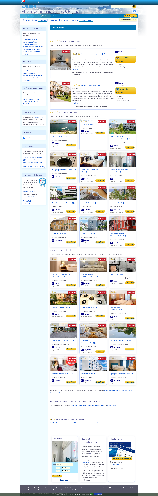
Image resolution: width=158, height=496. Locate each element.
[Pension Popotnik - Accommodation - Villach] (63, 297)
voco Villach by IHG (88, 203)
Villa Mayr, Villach (58, 137)
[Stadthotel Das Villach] (122, 264)
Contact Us (26, 203)
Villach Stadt (46, 16)
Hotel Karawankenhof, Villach (62, 203)
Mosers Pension (97, 422)
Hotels (24, 16)
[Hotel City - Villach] (122, 193)
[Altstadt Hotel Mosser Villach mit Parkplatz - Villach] (122, 223)
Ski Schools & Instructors (33, 162)
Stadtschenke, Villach (59, 234)
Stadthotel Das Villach (118, 274)
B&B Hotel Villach (87, 374)
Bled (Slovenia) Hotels (30, 40)
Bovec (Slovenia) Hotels (31, 42)
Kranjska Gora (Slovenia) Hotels (33, 47)
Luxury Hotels (86, 20)
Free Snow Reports (122, 458)
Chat (79, 2)
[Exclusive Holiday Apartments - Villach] (93, 264)
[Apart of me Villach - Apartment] (93, 223)
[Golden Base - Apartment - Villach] (93, 297)
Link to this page (28, 196)
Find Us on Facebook (32, 138)
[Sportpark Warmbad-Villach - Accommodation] (122, 364)
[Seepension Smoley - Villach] (122, 330)
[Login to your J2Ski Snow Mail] (121, 449)
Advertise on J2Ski (29, 192)
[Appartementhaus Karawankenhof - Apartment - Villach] (122, 126)
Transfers (64, 20)
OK (91, 494)
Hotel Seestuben (76, 422)
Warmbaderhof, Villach (89, 85)
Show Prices (71, 145)
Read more (76, 69)
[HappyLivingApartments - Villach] (93, 160)
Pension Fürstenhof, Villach (61, 340)
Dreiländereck (82, 405)
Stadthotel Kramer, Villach (61, 374)
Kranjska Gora (111, 405)
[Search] (134, 6)
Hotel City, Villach (116, 203)
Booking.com (39, 117)
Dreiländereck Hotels (30, 44)
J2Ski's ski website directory (34, 157)
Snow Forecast (113, 390)
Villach (27, 20)
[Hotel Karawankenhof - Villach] (63, 193)
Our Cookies (98, 494)
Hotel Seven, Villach (88, 124)
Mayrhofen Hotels (29, 73)
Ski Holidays (123, 390)
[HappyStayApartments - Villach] (63, 160)
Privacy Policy (27, 201)
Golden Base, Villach (88, 307)
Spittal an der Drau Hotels (31, 51)
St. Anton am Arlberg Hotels (32, 78)
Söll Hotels (26, 80)
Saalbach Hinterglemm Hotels (32, 75)
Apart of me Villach (87, 234)
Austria (30, 16)
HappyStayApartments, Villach (62, 170)
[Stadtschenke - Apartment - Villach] (63, 223)
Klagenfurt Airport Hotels (31, 99)
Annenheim (74, 405)
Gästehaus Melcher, (55, 422)
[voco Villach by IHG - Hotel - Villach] (93, 193)
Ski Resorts (32, 2)
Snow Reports (43, 2)
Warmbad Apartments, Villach (91, 54)
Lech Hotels (27, 71)
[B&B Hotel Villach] (93, 364)
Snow (35, 20)
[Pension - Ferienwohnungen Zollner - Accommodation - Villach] (63, 264)
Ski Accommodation (31, 160)
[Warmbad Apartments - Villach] (60, 60)
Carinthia (37, 16)
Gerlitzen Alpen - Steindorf (96, 405)
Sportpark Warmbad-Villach (120, 374)
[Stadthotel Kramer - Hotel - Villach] (63, 364)
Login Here (115, 465)
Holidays (53, 20)
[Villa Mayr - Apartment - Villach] (63, 126)
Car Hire (75, 20)
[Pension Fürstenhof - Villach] (63, 330)
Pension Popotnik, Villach (60, 307)
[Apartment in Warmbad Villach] (122, 297)
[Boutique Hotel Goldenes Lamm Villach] (122, 160)
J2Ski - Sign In (131, 16)
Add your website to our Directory (34, 167)
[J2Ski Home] (29, 8)
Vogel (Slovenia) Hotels (30, 54)
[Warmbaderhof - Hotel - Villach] (60, 91)
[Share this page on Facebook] (134, 12)
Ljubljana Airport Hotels (30, 101)
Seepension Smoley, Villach (119, 340)
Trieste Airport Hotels (30, 104)
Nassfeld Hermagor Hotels (31, 49)
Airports (72, 2)
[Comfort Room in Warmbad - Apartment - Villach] (93, 330)
